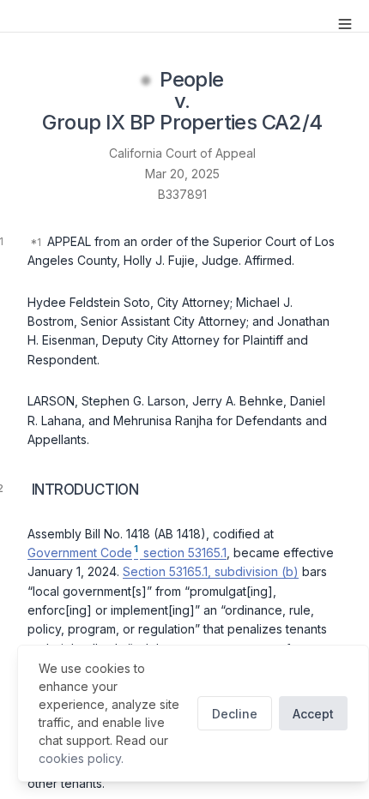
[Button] (345, 24)
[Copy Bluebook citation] (341, 124)
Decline (234, 713)
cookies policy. (81, 758)
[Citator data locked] (146, 80)
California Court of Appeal (182, 153)
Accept (313, 713)
